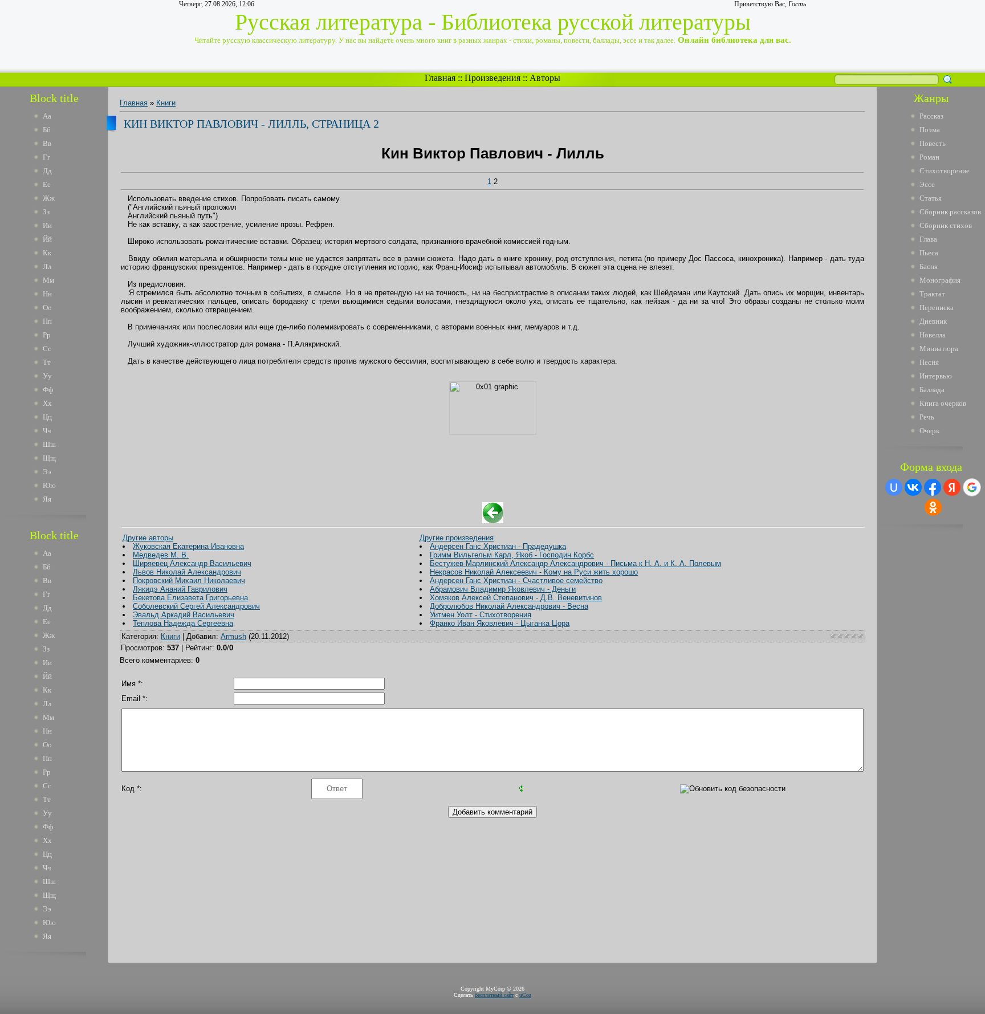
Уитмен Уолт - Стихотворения (480, 614)
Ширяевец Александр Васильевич (192, 563)
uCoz (525, 995)
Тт (47, 362)
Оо (47, 307)
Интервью (935, 376)
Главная (440, 78)
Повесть (932, 143)
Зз (46, 211)
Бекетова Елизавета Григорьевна (190, 597)
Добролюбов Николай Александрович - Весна (509, 606)
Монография (939, 280)
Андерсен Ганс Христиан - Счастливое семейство (516, 580)
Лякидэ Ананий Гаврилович (180, 589)
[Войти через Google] (972, 487)
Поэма (929, 129)
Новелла (932, 335)
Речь (926, 417)
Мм (48, 280)
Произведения (492, 78)
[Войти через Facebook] (932, 487)
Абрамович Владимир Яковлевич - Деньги (503, 589)
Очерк (929, 430)
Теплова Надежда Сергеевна (183, 623)
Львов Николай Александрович (187, 572)
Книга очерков (942, 403)
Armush (233, 636)
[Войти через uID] (893, 487)
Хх (47, 403)
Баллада (932, 389)
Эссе (927, 184)
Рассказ (931, 116)
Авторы (545, 78)
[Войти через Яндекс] (951, 487)
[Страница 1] (492, 520)
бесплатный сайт (494, 995)
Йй (47, 239)
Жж (49, 198)
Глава (928, 239)
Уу (47, 376)
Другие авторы (148, 538)
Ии (47, 225)
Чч (47, 430)
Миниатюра (938, 348)
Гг (46, 157)
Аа (47, 116)
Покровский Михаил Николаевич (189, 580)
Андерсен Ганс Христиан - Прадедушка (498, 546)
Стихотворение (944, 170)
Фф (48, 389)
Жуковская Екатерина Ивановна (188, 546)
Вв (47, 143)
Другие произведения (457, 538)
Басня (928, 266)
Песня (929, 362)
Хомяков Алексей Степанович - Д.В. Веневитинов (516, 597)
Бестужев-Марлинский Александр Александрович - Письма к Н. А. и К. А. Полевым (575, 563)
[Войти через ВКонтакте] (913, 487)
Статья (930, 198)
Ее (47, 184)
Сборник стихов (945, 225)
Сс (47, 348)
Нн (47, 294)
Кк (47, 253)
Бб (47, 129)
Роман (929, 157)
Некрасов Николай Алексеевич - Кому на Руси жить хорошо (534, 572)
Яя (47, 499)
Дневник (933, 321)
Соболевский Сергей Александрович (196, 606)
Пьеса (928, 253)
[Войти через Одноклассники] (933, 507)
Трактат (932, 294)
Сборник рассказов (950, 211)
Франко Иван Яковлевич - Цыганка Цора (499, 623)
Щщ (49, 458)
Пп (47, 321)
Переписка (936, 307)
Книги (166, 103)
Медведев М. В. (161, 555)
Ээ (47, 471)
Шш (49, 444)
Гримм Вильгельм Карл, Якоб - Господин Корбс (512, 555)
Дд (47, 170)
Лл (47, 266)
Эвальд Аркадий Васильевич (183, 614)
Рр (47, 335)
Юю (49, 485)
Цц (47, 417)
